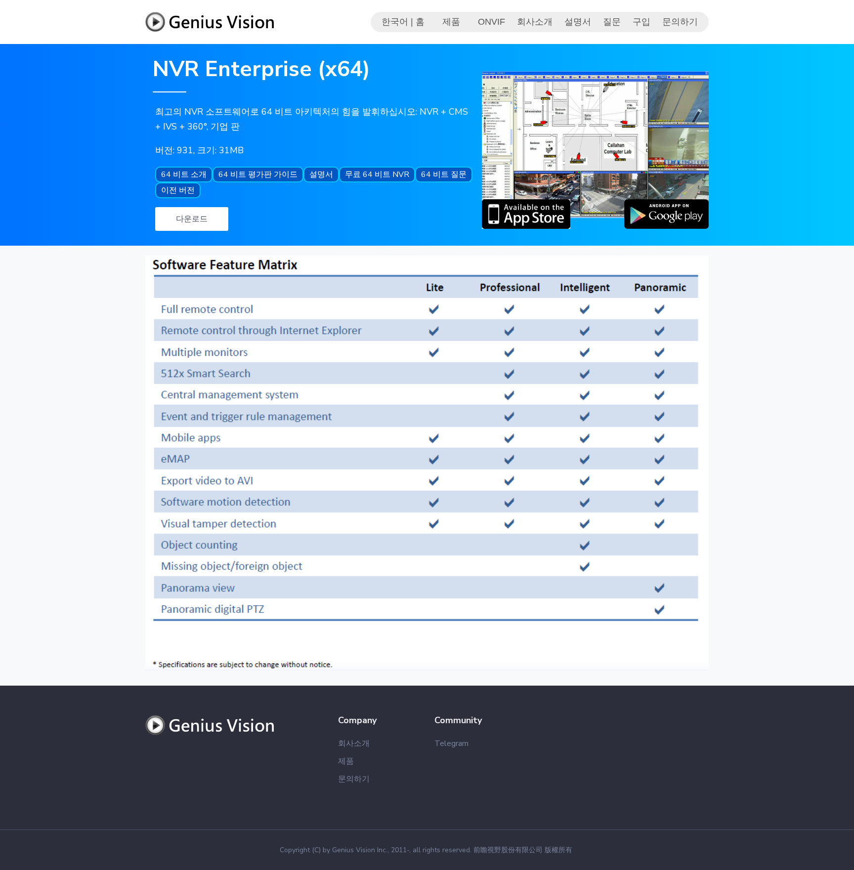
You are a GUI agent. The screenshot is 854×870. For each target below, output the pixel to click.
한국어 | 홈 (403, 22)
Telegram (451, 743)
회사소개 (535, 22)
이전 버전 (178, 190)
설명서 (577, 22)
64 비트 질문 (444, 174)
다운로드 (192, 219)
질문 (612, 22)
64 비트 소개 (184, 174)
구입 (641, 22)
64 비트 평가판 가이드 (258, 174)
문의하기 (680, 22)
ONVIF (491, 22)
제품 (451, 22)
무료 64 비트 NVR (377, 174)
